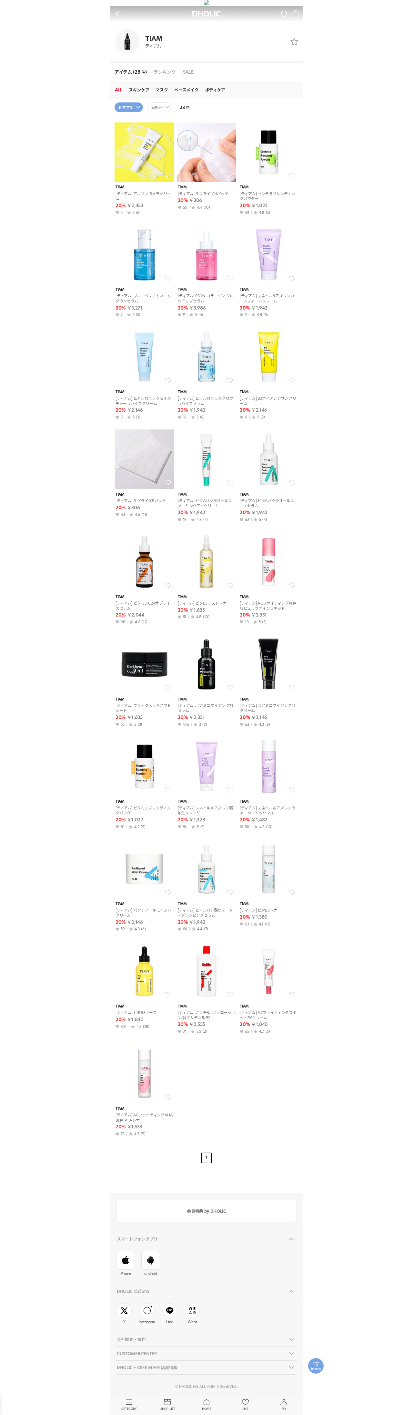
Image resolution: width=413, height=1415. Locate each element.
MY (284, 1409)
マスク (162, 90)
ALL (118, 90)
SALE (188, 72)
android (150, 1273)
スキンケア (139, 90)
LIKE (245, 1409)
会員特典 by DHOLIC (206, 1211)
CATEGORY (128, 1409)
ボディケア (215, 90)
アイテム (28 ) (130, 72)
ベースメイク (186, 90)
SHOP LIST (167, 1409)
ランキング (165, 72)
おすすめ (126, 107)
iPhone (125, 1273)
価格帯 (157, 107)
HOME (206, 1409)
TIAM (120, 187)
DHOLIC (206, 14)
